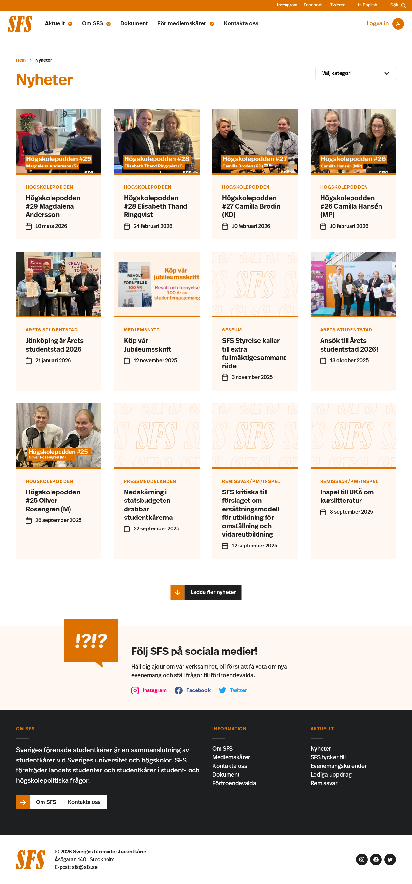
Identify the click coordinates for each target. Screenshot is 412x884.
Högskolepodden (49, 187)
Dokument (134, 24)
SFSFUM (232, 330)
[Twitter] (390, 859)
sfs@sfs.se (85, 867)
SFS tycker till (328, 758)
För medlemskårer (181, 24)
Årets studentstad (52, 330)
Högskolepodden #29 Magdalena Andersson (53, 207)
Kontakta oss (241, 24)
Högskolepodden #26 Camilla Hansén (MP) (351, 207)
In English (367, 5)
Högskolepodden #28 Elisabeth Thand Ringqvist (155, 207)
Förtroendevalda (234, 784)
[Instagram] (362, 859)
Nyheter (321, 749)
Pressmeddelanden (150, 481)
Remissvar (324, 784)
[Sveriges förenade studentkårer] (20, 24)
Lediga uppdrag (331, 775)
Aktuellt (55, 24)
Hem (21, 60)
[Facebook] (376, 859)
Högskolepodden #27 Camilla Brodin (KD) (251, 207)
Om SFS (92, 24)
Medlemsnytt (142, 330)
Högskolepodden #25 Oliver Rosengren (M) (53, 501)
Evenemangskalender (339, 766)
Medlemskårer (231, 758)
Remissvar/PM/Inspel (251, 481)
